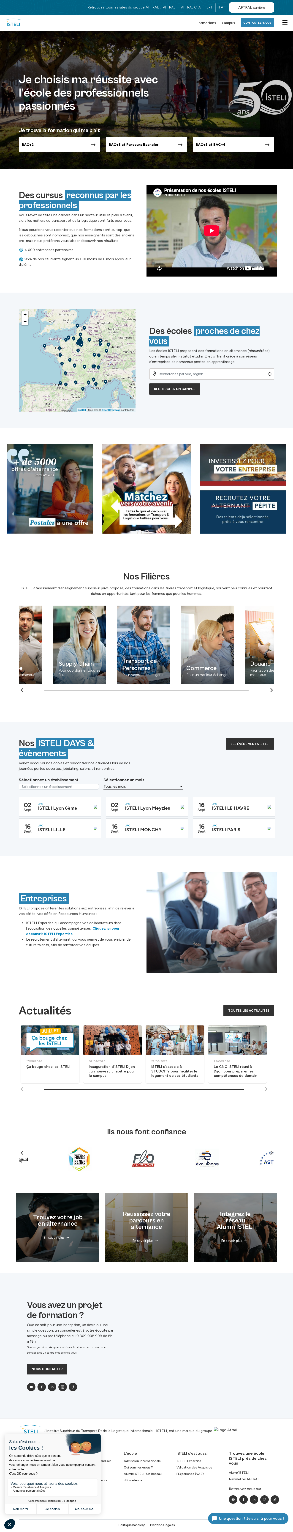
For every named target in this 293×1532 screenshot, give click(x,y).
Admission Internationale (142, 1461)
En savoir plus (54, 1238)
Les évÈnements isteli (250, 744)
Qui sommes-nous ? (138, 1467)
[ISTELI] (13, 23)
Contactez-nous (257, 22)
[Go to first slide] (271, 690)
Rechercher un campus (174, 389)
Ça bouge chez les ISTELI (48, 1066)
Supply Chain (47, 663)
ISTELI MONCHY (143, 829)
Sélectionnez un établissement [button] (49, 779)
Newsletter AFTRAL (244, 1479)
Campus (228, 22)
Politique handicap (131, 1525)
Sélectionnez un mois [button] (123, 779)
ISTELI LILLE (51, 829)
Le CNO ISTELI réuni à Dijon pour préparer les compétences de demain (235, 1071)
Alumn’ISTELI (239, 1473)
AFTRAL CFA (191, 7)
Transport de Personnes (111, 664)
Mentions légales (162, 1525)
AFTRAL (169, 7)
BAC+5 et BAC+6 (210, 144)
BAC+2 (28, 144)
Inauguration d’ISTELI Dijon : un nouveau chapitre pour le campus (112, 1071)
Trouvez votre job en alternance (58, 1220)
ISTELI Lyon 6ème (57, 808)
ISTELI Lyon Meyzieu (147, 808)
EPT (209, 7)
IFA (220, 7)
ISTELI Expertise (188, 1461)
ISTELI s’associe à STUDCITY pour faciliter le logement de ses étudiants (174, 1071)
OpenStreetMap (111, 410)
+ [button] (25, 315)
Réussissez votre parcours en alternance (146, 1221)
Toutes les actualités (248, 1011)
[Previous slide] (22, 690)
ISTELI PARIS (226, 829)
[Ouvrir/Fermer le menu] (284, 22)
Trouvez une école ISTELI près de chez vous (248, 1458)
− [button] (25, 321)
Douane (231, 663)
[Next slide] (266, 1089)
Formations (206, 22)
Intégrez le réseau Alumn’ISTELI (235, 1221)
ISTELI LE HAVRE (230, 808)
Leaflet (82, 410)
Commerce (172, 668)
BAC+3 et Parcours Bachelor (134, 144)
